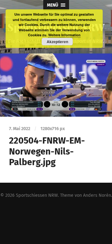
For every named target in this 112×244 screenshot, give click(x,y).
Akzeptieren (57, 41)
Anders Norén (97, 195)
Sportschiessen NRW (37, 195)
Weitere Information (64, 35)
